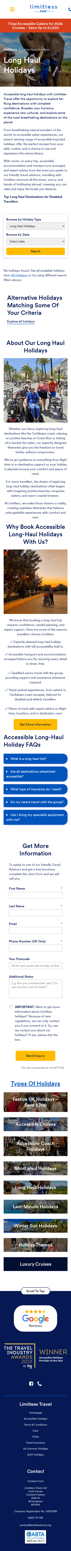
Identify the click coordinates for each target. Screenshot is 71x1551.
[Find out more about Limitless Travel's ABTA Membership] (35, 1538)
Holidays (10, 49)
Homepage (35, 1412)
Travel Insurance (35, 1442)
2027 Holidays (35, 1454)
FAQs (35, 1436)
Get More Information (35, 724)
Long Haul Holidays (36, 49)
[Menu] (12, 9)
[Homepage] (43, 9)
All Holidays (19, 275)
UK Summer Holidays (35, 1448)
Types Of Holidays (35, 1083)
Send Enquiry (35, 1056)
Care (35, 1430)
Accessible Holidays (35, 1418)
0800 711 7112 (35, 1517)
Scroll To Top (35, 1291)
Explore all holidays (21, 321)
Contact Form (35, 1481)
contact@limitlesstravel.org (35, 1525)
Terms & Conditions (35, 1424)
